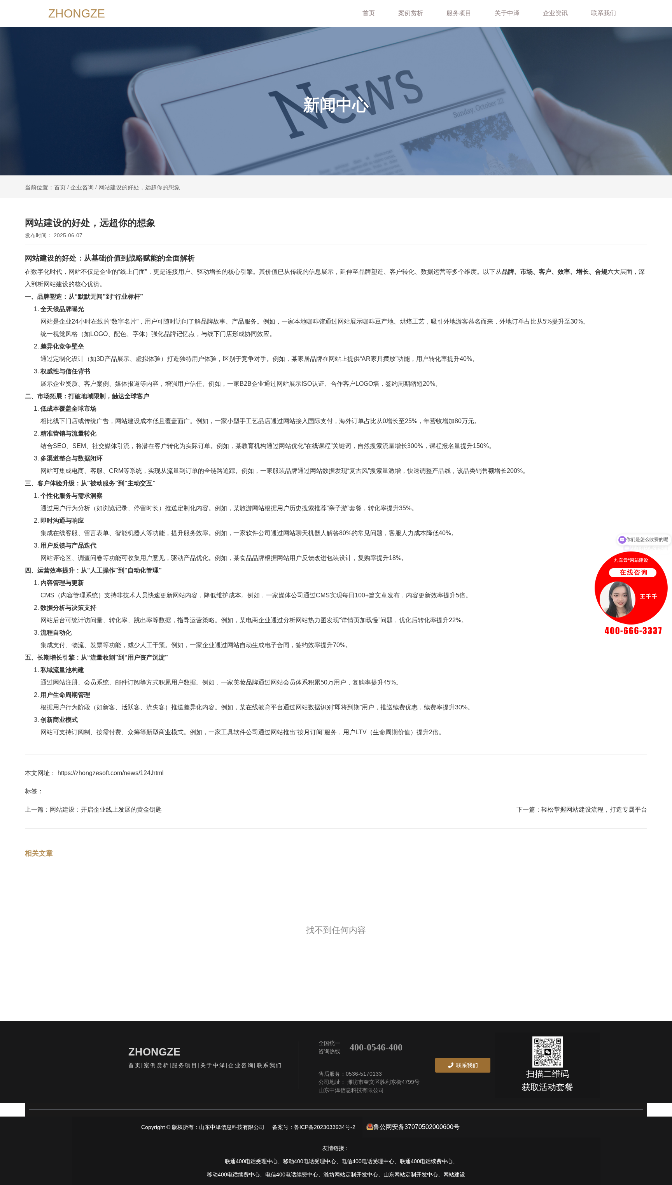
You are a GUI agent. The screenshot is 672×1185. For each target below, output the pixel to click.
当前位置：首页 (46, 187)
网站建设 (454, 1174)
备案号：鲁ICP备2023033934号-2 (315, 1127)
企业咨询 (82, 187)
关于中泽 (507, 13)
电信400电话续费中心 (291, 1174)
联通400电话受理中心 (251, 1161)
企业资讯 (555, 13)
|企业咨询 (240, 1065)
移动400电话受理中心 (309, 1161)
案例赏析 (410, 13)
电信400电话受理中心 (367, 1161)
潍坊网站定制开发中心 (351, 1174)
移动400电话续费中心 (233, 1174)
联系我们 (603, 13)
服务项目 (458, 13)
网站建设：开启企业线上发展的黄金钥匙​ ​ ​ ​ (108, 809)
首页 (368, 13)
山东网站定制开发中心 (410, 1174)
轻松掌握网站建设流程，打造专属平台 (594, 809)
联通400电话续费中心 (426, 1161)
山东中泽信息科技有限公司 (351, 1090)
